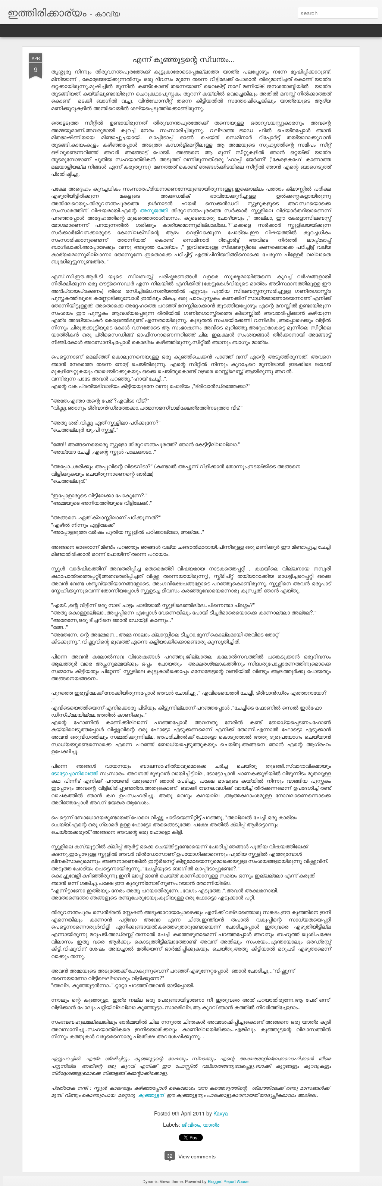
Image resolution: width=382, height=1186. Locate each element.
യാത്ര (211, 1124)
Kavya (220, 1113)
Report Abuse (235, 1181)
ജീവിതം (191, 1124)
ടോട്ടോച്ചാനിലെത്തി (74, 773)
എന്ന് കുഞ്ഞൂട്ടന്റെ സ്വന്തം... (183, 58)
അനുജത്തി (153, 210)
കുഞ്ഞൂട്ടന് (150, 1094)
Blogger (214, 1181)
